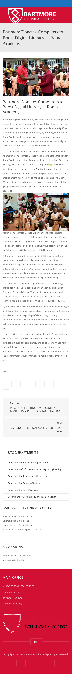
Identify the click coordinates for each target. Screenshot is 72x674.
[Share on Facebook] (6, 384)
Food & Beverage (44, 169)
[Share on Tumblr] (32, 384)
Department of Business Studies (24, 483)
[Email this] (6, 392)
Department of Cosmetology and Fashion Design (32, 496)
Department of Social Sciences (23, 489)
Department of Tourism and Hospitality (27, 476)
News (5, 371)
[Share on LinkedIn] (23, 384)
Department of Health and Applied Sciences (29, 462)
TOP (36, 641)
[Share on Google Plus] (41, 384)
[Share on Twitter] (14, 384)
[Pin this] (50, 384)
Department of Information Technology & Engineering (34, 469)
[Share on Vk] (59, 384)
